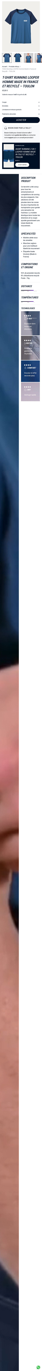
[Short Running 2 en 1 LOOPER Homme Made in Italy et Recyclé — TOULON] (9, 156)
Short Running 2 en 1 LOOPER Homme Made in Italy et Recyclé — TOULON (25, 153)
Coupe (4, 102)
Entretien (5, 106)
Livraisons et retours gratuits (11, 110)
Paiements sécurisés (9, 114)
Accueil (4, 66)
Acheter (21, 120)
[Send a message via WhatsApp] (38, 1367)
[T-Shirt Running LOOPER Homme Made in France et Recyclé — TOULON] (7, 58)
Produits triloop (14, 66)
